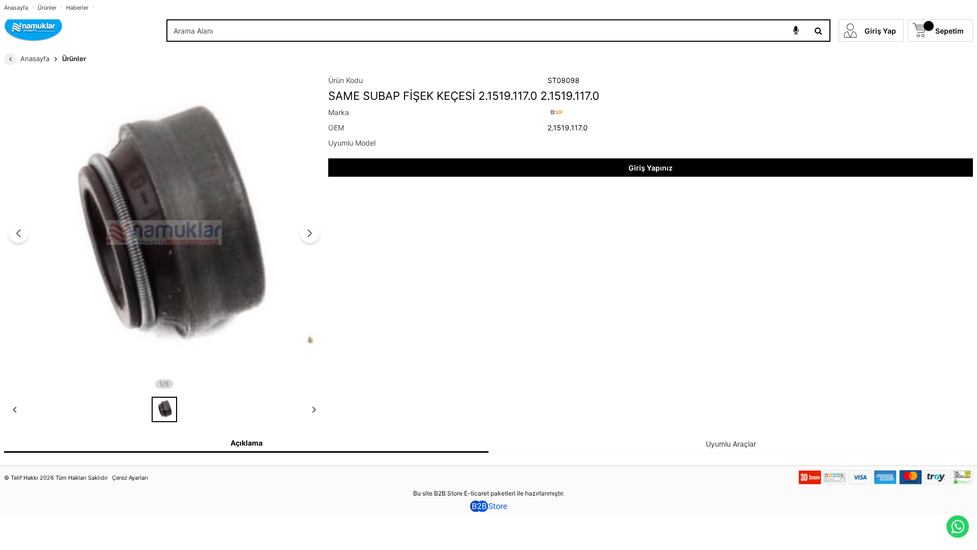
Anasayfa (16, 7)
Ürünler (47, 7)
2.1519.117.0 (568, 127)
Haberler (77, 7)
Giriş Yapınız (650, 167)
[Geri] (10, 59)
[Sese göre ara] (796, 30)
